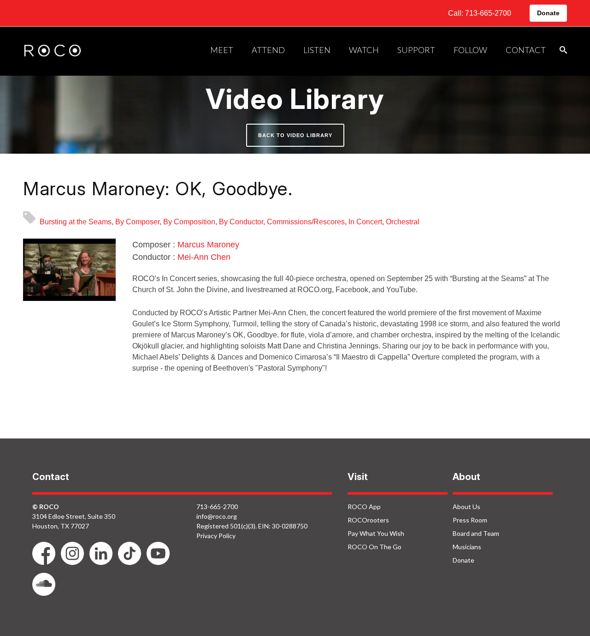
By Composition (189, 222)
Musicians (467, 547)
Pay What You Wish (376, 533)
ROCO (52, 51)
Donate (548, 13)
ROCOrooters (368, 520)
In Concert (365, 222)
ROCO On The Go (374, 547)
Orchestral (402, 222)
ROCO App (364, 506)
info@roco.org (216, 516)
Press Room (470, 520)
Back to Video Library (295, 135)
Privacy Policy (216, 536)
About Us (466, 506)
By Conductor (241, 222)
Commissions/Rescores (306, 222)
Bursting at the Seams (76, 222)
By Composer (137, 222)
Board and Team (476, 533)
